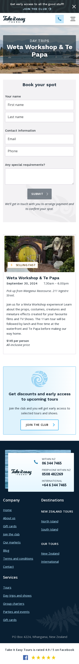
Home (7, 510)
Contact (8, 567)
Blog (6, 550)
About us (9, 518)
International (50, 561)
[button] (73, 19)
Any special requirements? (25, 165)
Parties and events (16, 612)
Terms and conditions (18, 558)
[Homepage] (14, 18)
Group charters (13, 604)
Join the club (35, 9)
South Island (49, 529)
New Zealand (50, 553)
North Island (49, 521)
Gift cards (10, 526)
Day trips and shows (17, 595)
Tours (7, 587)
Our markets (12, 542)
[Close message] (74, 7)
